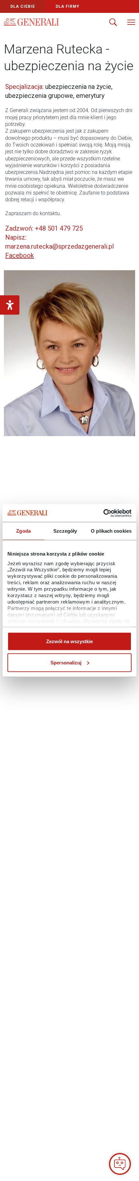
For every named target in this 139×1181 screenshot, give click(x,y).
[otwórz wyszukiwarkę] (113, 22)
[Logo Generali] (31, 22)
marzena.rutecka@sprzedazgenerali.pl (59, 246)
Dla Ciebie (22, 6)
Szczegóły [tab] (65, 531)
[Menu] (131, 22)
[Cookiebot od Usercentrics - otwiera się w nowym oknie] (103, 513)
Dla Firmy (68, 6)
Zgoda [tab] (23, 531)
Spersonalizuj (65, 662)
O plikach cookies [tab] (111, 531)
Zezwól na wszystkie (69, 641)
